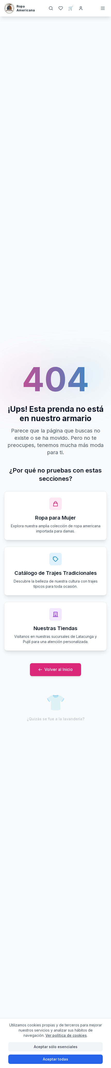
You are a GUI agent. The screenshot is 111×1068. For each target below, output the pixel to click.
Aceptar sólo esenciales (55, 1046)
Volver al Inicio (58, 669)
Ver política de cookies (66, 1035)
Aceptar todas (55, 1059)
